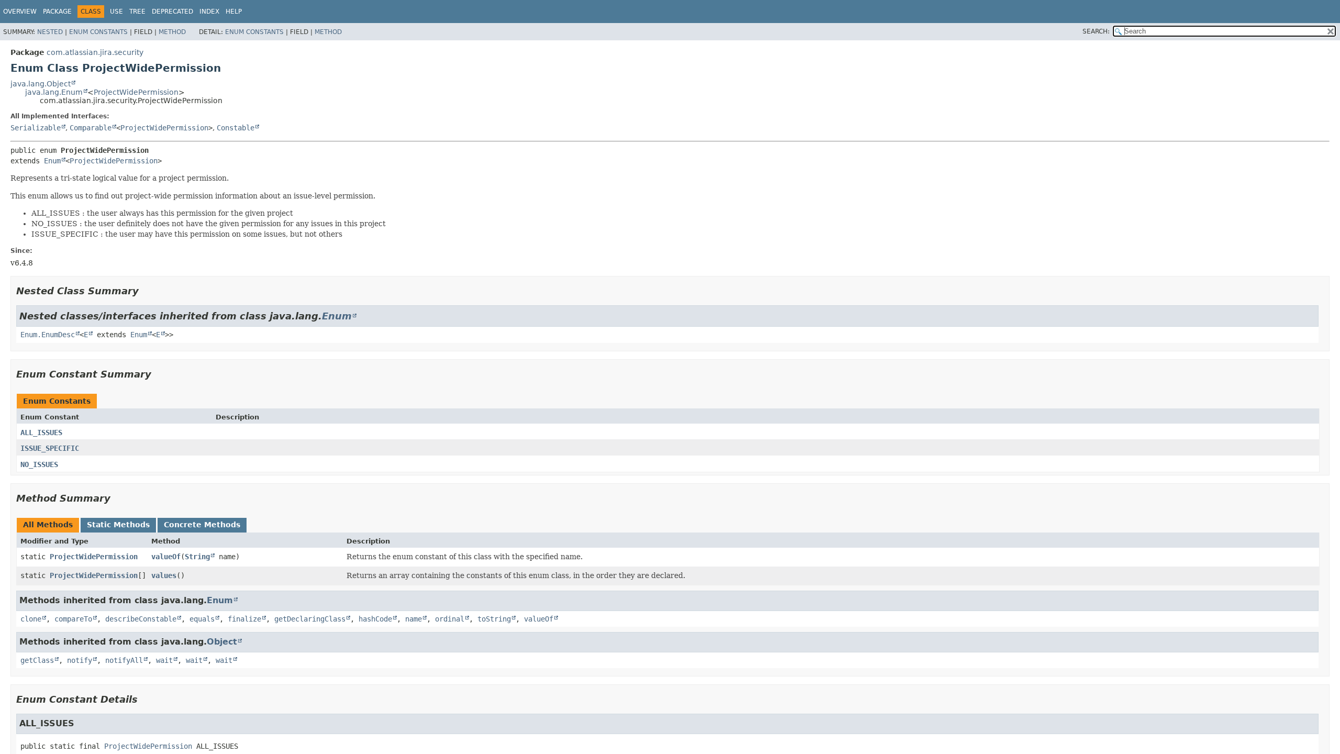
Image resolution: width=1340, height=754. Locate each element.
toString (494, 619)
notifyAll (124, 660)
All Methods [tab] (48, 524)
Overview (20, 11)
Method (172, 32)
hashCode (375, 619)
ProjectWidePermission (136, 92)
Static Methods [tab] (118, 524)
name (413, 619)
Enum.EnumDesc (47, 334)
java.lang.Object (40, 84)
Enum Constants (98, 32)
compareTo (73, 619)
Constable (235, 128)
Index (209, 11)
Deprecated (172, 11)
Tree (137, 11)
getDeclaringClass (309, 619)
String (197, 556)
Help (234, 11)
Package (57, 11)
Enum (52, 161)
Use (116, 11)
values (163, 575)
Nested (50, 32)
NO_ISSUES (39, 464)
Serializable (35, 128)
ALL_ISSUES (41, 432)
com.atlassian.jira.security (95, 52)
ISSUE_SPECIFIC (49, 448)
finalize (244, 619)
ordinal (449, 619)
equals (202, 619)
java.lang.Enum (54, 92)
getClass (37, 660)
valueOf (166, 556)
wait (164, 660)
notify (79, 660)
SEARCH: (1096, 31)
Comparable (90, 128)
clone (30, 619)
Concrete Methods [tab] (202, 524)
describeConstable (140, 619)
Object (222, 642)
